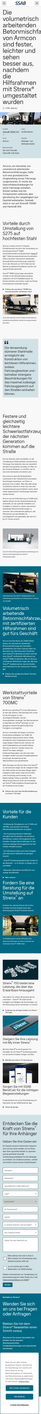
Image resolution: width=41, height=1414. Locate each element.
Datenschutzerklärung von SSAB (15, 1280)
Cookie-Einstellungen (19, 1405)
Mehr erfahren (10, 877)
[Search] (4, 3)
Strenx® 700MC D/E (11, 132)
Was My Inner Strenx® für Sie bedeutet (18, 1060)
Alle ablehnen (19, 1397)
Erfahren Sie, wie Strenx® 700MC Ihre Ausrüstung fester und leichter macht (18, 290)
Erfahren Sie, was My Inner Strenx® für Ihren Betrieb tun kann (20, 675)
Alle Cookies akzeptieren (19, 1388)
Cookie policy (23, 1381)
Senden (8, 1285)
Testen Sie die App (11, 1107)
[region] (19, 1383)
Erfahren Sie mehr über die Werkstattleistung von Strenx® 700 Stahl (21, 792)
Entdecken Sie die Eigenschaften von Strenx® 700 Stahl (21, 1011)
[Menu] (37, 3)
